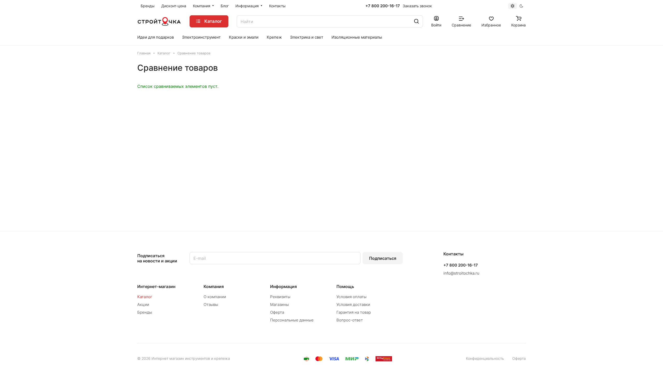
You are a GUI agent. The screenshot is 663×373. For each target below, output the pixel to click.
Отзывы (211, 304)
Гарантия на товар (353, 312)
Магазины (279, 304)
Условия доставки (353, 304)
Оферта (277, 312)
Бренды (144, 312)
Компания (214, 286)
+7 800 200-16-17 (382, 6)
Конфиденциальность (485, 358)
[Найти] (416, 21)
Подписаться (382, 258)
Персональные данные (292, 320)
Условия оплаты (351, 296)
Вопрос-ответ (349, 320)
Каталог (144, 296)
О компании (215, 296)
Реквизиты (280, 296)
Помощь (345, 286)
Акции (143, 304)
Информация (283, 286)
